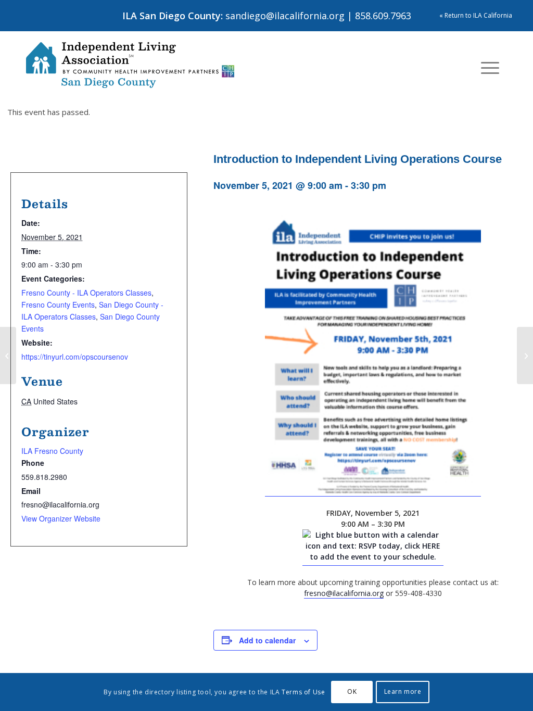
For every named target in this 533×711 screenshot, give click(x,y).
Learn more (403, 691)
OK (352, 691)
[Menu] (490, 67)
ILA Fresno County (52, 451)
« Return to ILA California (475, 15)
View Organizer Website (60, 518)
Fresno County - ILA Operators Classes (86, 292)
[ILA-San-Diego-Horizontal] (130, 65)
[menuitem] (490, 67)
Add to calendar (267, 640)
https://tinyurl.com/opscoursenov (74, 356)
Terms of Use (303, 692)
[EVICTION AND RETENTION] (525, 355)
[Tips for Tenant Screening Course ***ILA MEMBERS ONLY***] (8, 355)
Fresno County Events (58, 304)
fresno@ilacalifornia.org (344, 593)
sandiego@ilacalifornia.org (285, 15)
